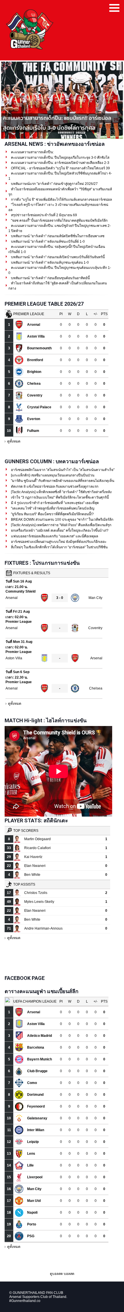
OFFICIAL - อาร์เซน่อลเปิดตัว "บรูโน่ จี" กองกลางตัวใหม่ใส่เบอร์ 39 (60, 168)
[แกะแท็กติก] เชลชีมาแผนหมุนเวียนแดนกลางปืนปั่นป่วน (52, 475)
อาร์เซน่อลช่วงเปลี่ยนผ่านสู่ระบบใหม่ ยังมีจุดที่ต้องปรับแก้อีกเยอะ (58, 542)
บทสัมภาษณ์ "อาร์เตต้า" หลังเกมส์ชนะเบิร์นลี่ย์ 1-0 (47, 242)
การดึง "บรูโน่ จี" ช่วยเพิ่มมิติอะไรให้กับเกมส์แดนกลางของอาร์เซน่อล (61, 200)
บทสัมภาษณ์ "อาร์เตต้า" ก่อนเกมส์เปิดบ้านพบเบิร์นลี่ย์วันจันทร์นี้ (57, 257)
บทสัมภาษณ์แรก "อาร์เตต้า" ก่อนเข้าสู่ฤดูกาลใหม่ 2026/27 (54, 184)
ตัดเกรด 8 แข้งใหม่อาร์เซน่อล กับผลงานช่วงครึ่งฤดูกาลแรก (54, 486)
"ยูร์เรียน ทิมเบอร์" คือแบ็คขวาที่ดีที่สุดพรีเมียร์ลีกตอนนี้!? (52, 514)
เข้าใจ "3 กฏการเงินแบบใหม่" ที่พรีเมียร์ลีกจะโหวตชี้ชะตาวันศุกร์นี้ (59, 497)
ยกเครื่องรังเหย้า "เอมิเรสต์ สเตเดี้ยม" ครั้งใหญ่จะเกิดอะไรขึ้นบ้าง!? (59, 530)
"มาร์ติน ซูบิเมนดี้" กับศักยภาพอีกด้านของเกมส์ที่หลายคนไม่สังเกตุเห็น (62, 481)
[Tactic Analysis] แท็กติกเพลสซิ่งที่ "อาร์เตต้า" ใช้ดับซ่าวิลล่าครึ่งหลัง (61, 492)
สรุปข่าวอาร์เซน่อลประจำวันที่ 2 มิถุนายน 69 (43, 215)
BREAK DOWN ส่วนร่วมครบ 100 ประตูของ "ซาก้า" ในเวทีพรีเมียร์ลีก (61, 520)
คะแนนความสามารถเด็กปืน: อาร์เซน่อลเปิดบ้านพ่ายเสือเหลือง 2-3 (59, 163)
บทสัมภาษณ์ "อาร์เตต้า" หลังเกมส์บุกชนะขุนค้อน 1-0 (49, 263)
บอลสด (69, 1274)
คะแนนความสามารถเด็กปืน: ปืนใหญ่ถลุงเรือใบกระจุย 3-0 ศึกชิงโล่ (59, 158)
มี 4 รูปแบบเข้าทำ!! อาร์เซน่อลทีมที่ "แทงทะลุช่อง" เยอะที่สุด (54, 503)
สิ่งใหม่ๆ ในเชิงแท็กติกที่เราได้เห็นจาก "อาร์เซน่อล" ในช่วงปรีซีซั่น (59, 547)
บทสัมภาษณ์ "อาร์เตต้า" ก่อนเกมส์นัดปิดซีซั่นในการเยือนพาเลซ (57, 236)
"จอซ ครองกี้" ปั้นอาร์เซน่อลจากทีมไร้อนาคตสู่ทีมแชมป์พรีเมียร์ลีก (59, 221)
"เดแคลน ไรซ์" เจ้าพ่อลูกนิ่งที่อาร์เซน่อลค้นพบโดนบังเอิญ (52, 508)
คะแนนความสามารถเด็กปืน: (32, 152)
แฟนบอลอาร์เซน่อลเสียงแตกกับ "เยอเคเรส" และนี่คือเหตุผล (54, 536)
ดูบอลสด (56, 1274)
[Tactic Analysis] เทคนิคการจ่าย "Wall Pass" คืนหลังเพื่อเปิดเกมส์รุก (60, 525)
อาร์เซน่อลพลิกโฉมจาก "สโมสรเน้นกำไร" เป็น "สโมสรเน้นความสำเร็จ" (62, 470)
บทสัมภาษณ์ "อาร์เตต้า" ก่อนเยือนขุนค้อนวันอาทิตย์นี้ (50, 278)
